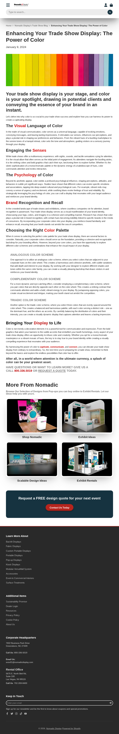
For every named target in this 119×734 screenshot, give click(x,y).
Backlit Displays (13, 541)
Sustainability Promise (16, 601)
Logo (21, 5)
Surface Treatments (15, 582)
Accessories (12, 573)
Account (106, 5)
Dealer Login (12, 606)
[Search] (110, 12)
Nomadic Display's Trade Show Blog (31, 25)
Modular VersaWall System (19, 569)
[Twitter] (12, 713)
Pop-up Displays (14, 560)
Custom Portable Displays (18, 551)
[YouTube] (25, 713)
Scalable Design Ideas (32, 461)
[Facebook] (7, 713)
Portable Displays (14, 555)
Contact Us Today (59, 507)
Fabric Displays (13, 546)
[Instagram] (16, 713)
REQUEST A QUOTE (52, 370)
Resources (11, 610)
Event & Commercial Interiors (20, 578)
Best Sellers (32, 418)
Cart (111, 5)
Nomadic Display (54, 728)
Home (8, 25)
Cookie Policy (12, 620)
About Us (10, 624)
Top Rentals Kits (87, 461)
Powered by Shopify (71, 728)
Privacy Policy (13, 615)
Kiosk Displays (13, 564)
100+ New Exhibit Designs (87, 418)
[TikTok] (21, 713)
